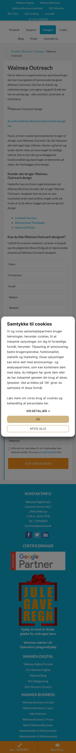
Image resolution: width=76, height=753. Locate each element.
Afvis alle (38, 428)
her (46, 403)
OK (38, 419)
